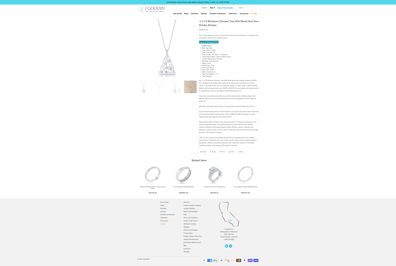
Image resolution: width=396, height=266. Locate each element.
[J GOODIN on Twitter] (226, 246)
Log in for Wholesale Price (209, 42)
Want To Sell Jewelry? (191, 211)
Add (232, 152)
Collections (233, 14)
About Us (187, 202)
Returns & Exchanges (191, 230)
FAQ (185, 214)
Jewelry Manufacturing (191, 239)
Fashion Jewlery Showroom (193, 236)
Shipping (186, 227)
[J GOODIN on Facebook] (230, 246)
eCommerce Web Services (192, 242)
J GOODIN (145, 259)
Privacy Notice (188, 233)
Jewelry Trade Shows (190, 221)
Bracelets (194, 14)
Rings (186, 14)
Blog (185, 245)
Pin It (223, 152)
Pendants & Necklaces (218, 14)
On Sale (254, 14)
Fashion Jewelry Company (192, 205)
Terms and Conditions (191, 217)
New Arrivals (177, 14)
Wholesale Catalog (190, 224)
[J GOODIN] (151, 9)
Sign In (212, 8)
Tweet (204, 152)
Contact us (187, 248)
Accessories (244, 14)
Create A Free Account (225, 8)
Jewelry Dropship (189, 208)
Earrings (204, 14)
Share (214, 152)
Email (241, 152)
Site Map (186, 251)
